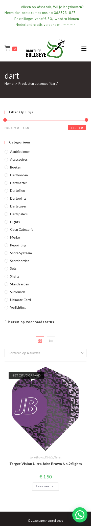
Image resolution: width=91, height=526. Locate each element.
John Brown (37, 457)
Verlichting (18, 307)
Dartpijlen (17, 190)
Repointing (18, 245)
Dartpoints (18, 198)
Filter (77, 128)
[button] (79, 514)
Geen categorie (21, 229)
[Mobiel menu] (83, 48)
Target (57, 457)
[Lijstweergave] (51, 340)
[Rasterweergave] (40, 340)
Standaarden (19, 284)
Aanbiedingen (20, 152)
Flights (15, 222)
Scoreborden (19, 261)
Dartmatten (19, 183)
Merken (15, 237)
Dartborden (19, 175)
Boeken (15, 167)
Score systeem (21, 253)
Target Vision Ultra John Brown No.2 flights (45, 463)
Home (9, 83)
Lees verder (45, 486)
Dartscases (18, 206)
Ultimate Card (20, 300)
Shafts (14, 276)
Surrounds (17, 292)
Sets (13, 268)
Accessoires (19, 159)
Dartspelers (19, 214)
